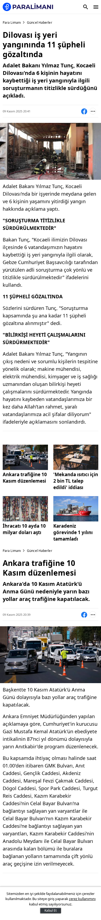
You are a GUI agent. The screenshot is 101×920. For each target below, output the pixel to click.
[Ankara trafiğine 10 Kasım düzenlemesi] (25, 457)
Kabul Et (50, 910)
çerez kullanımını (82, 898)
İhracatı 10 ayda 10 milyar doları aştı (24, 529)
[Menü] (95, 7)
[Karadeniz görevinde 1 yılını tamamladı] (76, 508)
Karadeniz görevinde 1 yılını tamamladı (73, 532)
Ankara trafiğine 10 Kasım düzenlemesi (25, 477)
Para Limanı (12, 22)
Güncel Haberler (39, 22)
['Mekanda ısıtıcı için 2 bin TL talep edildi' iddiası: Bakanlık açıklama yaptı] (76, 457)
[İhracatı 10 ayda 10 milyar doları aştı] (25, 508)
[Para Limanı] (28, 7)
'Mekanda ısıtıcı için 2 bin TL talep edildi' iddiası (75, 480)
